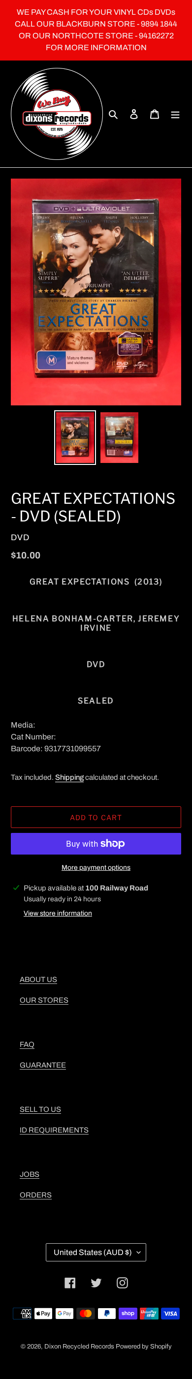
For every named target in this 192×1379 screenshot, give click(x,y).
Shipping (69, 777)
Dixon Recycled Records (79, 1346)
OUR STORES (44, 1000)
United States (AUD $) (93, 1252)
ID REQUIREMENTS (54, 1130)
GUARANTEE (43, 1065)
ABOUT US (38, 979)
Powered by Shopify (144, 1346)
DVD (20, 537)
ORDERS (36, 1195)
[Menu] (175, 114)
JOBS (29, 1174)
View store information (58, 913)
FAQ (27, 1044)
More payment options (96, 867)
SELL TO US (40, 1109)
